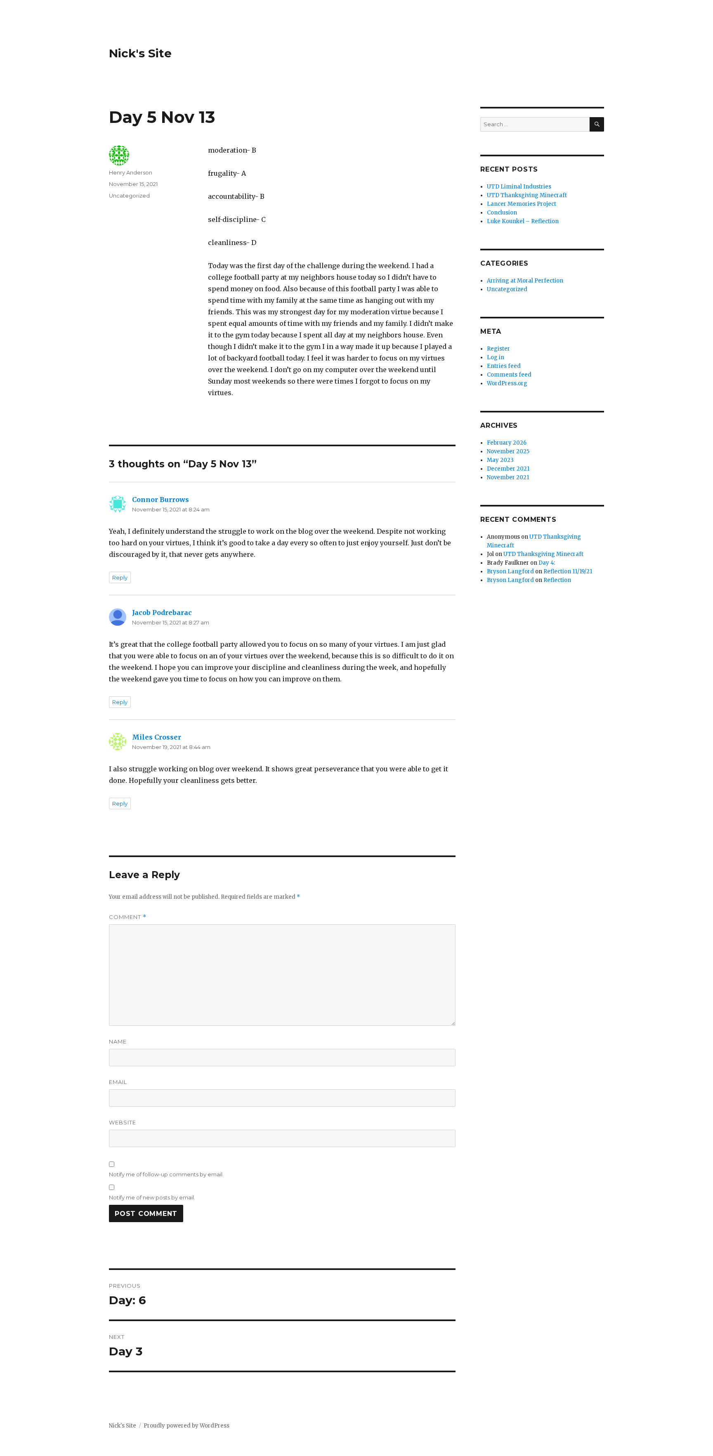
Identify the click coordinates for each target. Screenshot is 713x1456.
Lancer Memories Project (521, 203)
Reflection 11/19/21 (567, 571)
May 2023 (500, 460)
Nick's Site (140, 53)
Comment (127, 917)
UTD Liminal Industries (519, 186)
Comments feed (509, 374)
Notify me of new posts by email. (152, 1197)
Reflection (557, 580)
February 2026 (506, 442)
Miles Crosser (156, 737)
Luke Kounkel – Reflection (523, 221)
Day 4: (546, 562)
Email (118, 1082)
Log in (495, 357)
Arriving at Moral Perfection (525, 280)
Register (498, 348)
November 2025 (508, 451)
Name (118, 1041)
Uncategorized (129, 195)
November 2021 (508, 477)
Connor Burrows (160, 499)
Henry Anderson (130, 172)
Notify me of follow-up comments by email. (166, 1174)
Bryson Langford (510, 571)
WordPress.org (507, 383)
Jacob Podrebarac (162, 612)
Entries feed (504, 366)
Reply (119, 577)
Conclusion (502, 212)
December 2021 (508, 468)
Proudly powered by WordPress (186, 1425)
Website (122, 1122)
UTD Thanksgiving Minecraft (527, 195)
